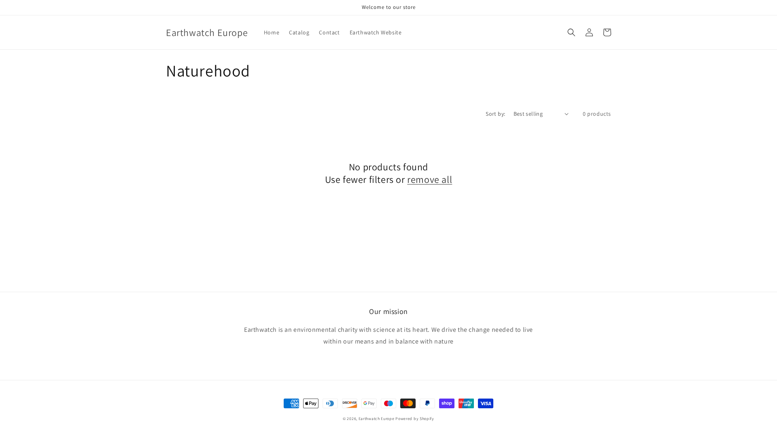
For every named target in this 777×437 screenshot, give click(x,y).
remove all (429, 179)
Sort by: (495, 113)
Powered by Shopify (414, 418)
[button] (571, 32)
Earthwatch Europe (377, 418)
